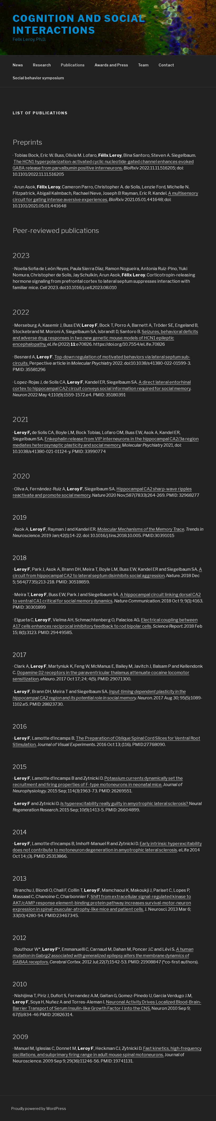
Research (42, 65)
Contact (166, 65)
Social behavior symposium (38, 78)
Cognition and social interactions (79, 24)
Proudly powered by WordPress (38, 1108)
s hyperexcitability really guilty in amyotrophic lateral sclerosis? (125, 803)
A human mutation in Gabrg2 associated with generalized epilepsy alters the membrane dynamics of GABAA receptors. (103, 955)
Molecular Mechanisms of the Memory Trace (140, 529)
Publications (73, 65)
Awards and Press (111, 65)
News (18, 65)
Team (143, 65)
